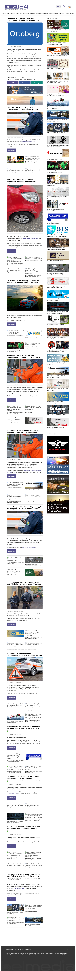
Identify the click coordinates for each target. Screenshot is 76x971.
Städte (17, 13)
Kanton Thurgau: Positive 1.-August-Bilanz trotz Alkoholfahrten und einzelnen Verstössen (24, 583)
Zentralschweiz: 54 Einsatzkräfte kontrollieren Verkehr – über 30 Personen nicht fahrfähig (24, 727)
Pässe (43, 13)
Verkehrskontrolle (12, 793)
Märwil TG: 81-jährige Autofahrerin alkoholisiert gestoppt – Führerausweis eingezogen (21, 181)
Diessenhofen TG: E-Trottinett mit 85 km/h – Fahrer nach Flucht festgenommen (23, 777)
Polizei (46, 13)
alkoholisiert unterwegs (28, 547)
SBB (41, 13)
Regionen (9, 13)
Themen (27, 13)
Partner (71, 13)
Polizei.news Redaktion (18, 46)
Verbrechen (32, 13)
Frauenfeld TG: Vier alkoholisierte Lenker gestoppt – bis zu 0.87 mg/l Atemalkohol (22, 431)
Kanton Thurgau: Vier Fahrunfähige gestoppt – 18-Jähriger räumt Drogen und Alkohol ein (24, 507)
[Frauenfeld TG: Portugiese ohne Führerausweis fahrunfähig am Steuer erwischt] (25, 669)
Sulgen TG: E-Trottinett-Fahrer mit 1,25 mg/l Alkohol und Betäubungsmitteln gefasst (23, 827)
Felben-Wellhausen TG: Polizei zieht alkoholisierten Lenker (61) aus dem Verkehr (23, 356)
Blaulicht (67, 13)
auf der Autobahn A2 (18, 888)
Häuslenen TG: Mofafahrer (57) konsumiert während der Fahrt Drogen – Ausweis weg (23, 281)
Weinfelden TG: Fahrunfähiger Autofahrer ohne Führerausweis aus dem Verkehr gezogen (24, 109)
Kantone (13, 13)
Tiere (63, 13)
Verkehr (38, 13)
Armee (60, 13)
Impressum (9, 949)
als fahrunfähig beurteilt (28, 141)
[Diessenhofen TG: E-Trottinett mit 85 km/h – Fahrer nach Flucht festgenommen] (25, 781)
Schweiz (4, 13)
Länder (23, 13)
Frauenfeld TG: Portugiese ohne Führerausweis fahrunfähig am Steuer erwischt (24, 654)
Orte (21, 13)
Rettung (56, 13)
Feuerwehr (51, 13)
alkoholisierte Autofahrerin (30, 238)
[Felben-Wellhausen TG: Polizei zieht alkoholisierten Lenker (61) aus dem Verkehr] (25, 371)
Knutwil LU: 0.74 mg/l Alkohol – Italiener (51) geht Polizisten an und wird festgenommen (23, 875)
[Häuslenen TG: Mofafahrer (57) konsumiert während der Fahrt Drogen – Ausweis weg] (25, 298)
